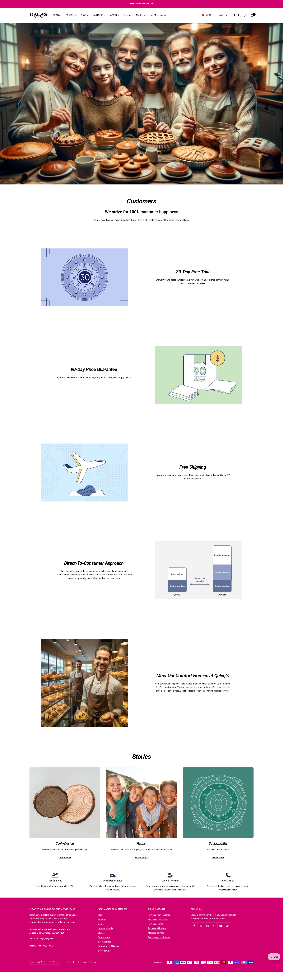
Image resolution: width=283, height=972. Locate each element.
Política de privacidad (158, 919)
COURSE (70, 15)
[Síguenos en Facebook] (194, 925)
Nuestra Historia (105, 928)
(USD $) (208, 15)
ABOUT (114, 15)
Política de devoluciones (159, 915)
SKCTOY (57, 15)
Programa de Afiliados (108, 946)
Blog (100, 915)
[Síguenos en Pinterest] (214, 925)
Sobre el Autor (104, 951)
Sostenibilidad (104, 942)
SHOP (84, 15)
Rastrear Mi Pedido (157, 928)
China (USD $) (37, 962)
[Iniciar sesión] (245, 15)
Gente (101, 924)
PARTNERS (98, 15)
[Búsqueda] (239, 15)
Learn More (65, 858)
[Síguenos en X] (201, 925)
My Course (141, 15)
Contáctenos (104, 937)
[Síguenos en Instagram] (207, 925)
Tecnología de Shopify (87, 962)
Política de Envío (155, 924)
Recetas (102, 919)
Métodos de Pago (156, 933)
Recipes (127, 15)
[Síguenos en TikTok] (227, 925)
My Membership (158, 15)
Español (221, 15)
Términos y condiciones (159, 937)
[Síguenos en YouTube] (220, 925)
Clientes (102, 933)
